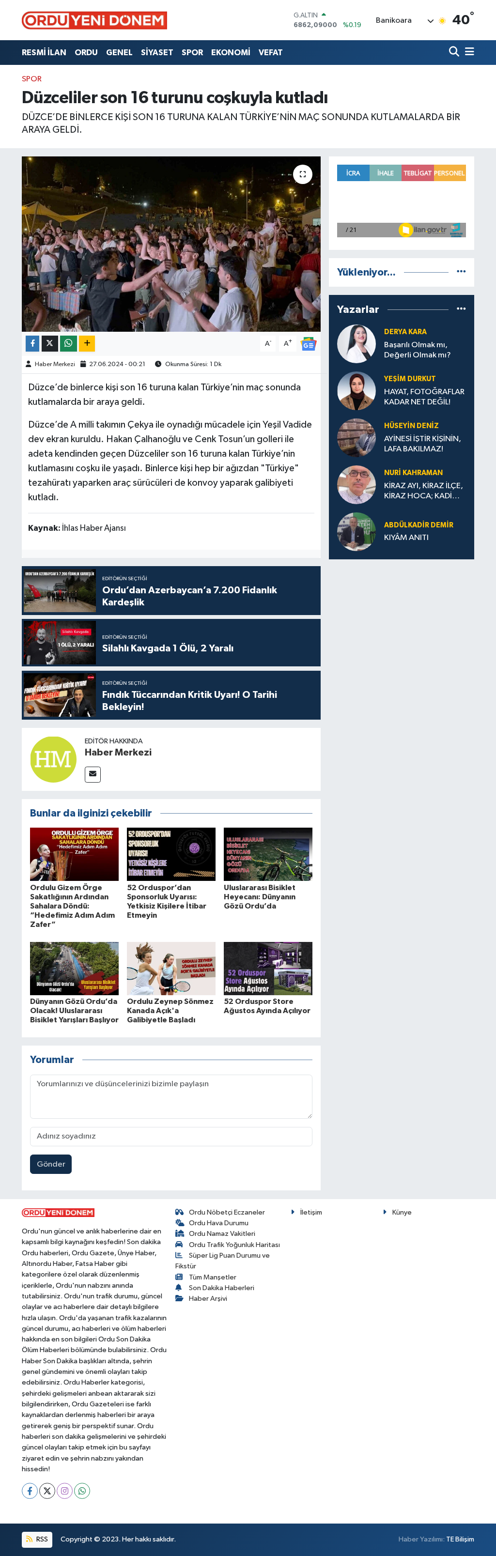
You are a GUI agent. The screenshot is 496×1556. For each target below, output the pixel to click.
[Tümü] (461, 272)
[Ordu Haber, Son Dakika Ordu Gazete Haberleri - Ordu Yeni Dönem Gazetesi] (94, 20)
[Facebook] (30, 1491)
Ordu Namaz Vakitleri (222, 1233)
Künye (402, 1212)
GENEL (119, 52)
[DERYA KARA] (356, 343)
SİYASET (157, 52)
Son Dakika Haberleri (221, 1288)
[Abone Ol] (308, 343)
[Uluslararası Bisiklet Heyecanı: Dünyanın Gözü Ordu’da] (268, 854)
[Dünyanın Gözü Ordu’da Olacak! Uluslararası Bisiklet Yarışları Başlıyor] (74, 968)
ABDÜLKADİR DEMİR (418, 525)
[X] (47, 1491)
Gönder (51, 1164)
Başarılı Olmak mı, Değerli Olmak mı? (417, 350)
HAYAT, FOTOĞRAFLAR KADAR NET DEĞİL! (424, 397)
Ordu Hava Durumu (218, 1223)
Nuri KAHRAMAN (413, 473)
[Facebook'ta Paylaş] (32, 344)
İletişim (311, 1212)
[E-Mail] (93, 775)
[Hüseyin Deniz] (356, 437)
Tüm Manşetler (212, 1277)
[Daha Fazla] (87, 344)
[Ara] (455, 52)
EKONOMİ (230, 52)
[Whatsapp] (82, 1491)
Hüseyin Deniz (411, 426)
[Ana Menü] (468, 52)
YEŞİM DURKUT (410, 379)
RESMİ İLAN (44, 52)
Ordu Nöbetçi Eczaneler (227, 1212)
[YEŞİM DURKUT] (356, 390)
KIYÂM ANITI (406, 538)
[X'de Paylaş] (50, 344)
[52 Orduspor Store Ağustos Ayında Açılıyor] (268, 968)
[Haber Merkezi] (53, 759)
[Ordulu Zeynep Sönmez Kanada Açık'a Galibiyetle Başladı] (171, 968)
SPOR (192, 52)
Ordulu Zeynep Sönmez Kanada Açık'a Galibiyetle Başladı (170, 1011)
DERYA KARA (405, 332)
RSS (41, 1539)
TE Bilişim (460, 1539)
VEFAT (271, 52)
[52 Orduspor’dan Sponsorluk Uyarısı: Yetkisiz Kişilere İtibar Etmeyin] (171, 854)
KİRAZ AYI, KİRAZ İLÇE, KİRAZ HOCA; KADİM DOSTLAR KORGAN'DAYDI (423, 492)
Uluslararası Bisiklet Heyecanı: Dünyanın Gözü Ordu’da (259, 897)
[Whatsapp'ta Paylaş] (68, 344)
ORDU (86, 52)
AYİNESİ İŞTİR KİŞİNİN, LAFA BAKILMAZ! (422, 444)
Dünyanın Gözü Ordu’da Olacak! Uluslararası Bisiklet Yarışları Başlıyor (74, 1011)
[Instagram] (65, 1491)
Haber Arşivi (208, 1298)
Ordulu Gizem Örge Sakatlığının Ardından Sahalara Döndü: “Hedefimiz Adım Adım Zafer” (72, 906)
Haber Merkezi (55, 364)
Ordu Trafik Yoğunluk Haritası (234, 1244)
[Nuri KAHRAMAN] (356, 484)
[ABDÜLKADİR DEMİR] (356, 531)
